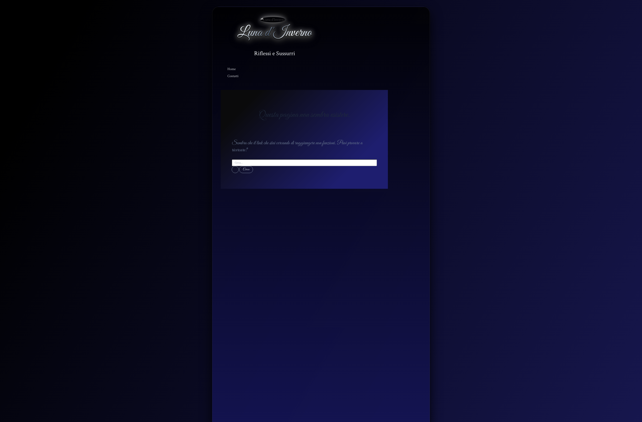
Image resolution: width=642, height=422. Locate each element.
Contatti (233, 76)
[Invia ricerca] (235, 169)
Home (231, 69)
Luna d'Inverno (274, 33)
